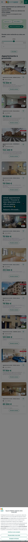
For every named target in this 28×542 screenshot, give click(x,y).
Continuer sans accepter (14, 532)
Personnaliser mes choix (14, 535)
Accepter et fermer (14, 538)
